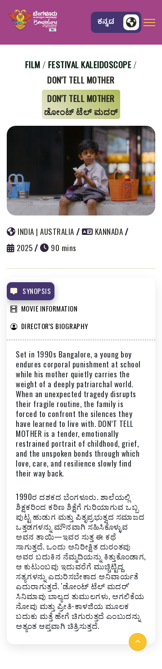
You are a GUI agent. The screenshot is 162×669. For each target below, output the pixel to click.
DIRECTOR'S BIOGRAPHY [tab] (54, 326)
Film (32, 64)
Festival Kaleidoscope (90, 64)
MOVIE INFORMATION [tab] (49, 308)
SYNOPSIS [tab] (36, 291)
